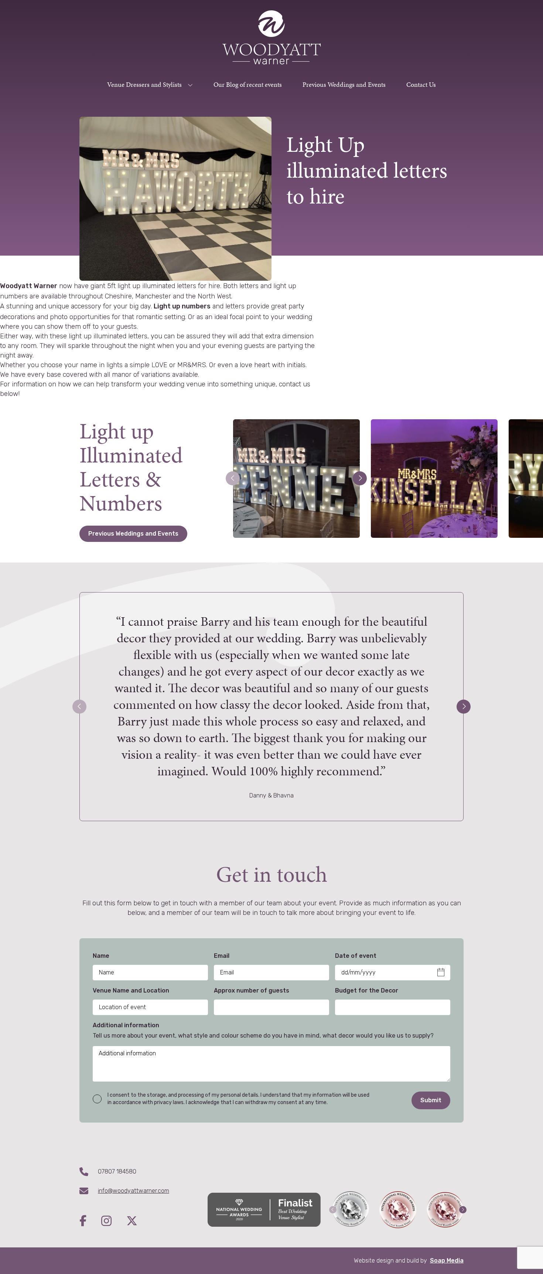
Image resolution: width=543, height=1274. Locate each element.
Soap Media (447, 1260)
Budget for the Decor (366, 990)
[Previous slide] (79, 707)
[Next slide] (464, 707)
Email (221, 955)
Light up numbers (182, 306)
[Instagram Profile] (113, 1221)
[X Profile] (131, 1221)
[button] (233, 478)
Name (101, 955)
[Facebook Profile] (90, 1221)
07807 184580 (117, 1171)
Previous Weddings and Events (133, 533)
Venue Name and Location (131, 990)
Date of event (355, 955)
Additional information (126, 1025)
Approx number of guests (251, 990)
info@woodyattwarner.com (133, 1190)
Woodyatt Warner (28, 286)
